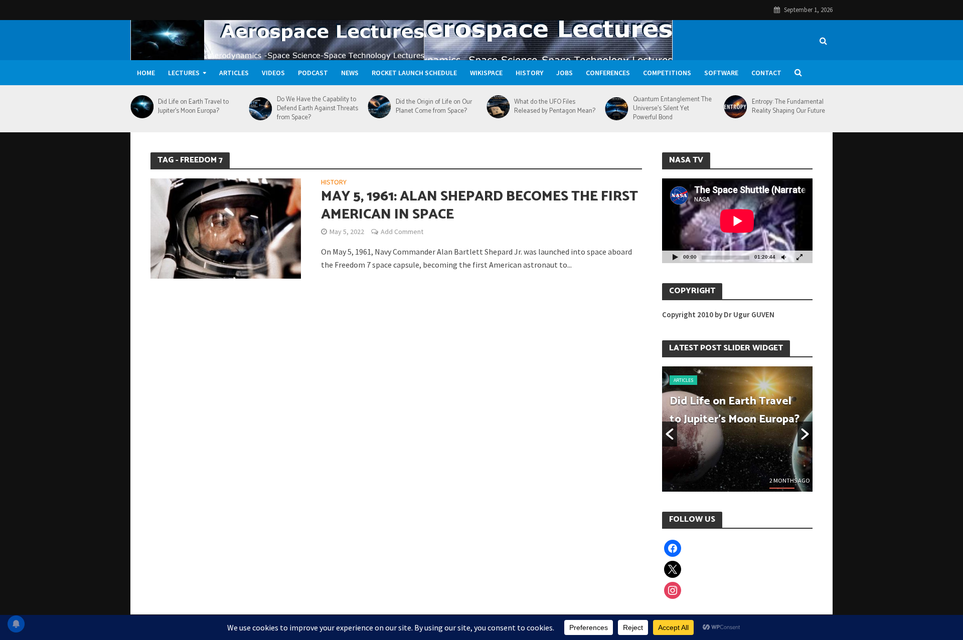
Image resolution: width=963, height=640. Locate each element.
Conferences (608, 72)
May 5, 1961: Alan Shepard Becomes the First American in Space (479, 205)
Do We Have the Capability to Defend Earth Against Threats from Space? (317, 108)
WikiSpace (486, 72)
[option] (737, 429)
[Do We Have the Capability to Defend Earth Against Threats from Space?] (260, 108)
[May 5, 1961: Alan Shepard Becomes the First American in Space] (225, 228)
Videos (273, 72)
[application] (737, 220)
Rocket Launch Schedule (414, 72)
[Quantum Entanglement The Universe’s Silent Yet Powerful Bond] (616, 108)
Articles (234, 72)
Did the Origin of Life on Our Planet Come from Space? (434, 107)
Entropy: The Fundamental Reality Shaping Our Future (788, 107)
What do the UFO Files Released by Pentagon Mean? (554, 107)
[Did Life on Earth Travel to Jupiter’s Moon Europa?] (141, 106)
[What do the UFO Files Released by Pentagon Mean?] (498, 106)
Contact (766, 72)
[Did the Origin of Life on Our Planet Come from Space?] (379, 106)
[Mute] (783, 257)
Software (721, 72)
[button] (669, 434)
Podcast (313, 72)
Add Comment (402, 231)
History (529, 72)
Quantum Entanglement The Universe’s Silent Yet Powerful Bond (672, 108)
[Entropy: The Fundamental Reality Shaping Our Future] (735, 106)
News (350, 72)
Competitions (667, 72)
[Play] (675, 257)
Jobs (564, 72)
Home (146, 72)
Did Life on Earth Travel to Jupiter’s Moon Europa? (193, 107)
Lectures (184, 72)
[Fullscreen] (799, 257)
